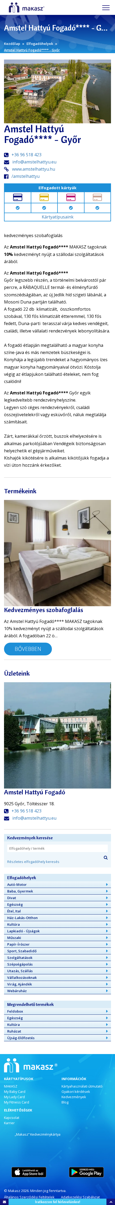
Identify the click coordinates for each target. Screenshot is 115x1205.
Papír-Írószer (18, 944)
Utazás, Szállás (20, 970)
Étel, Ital (14, 911)
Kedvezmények (74, 1096)
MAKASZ (10, 1086)
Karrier (9, 1122)
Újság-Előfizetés (20, 1037)
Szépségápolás (20, 964)
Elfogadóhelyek (39, 43)
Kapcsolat (11, 1117)
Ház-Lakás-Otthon (22, 917)
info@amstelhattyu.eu (34, 162)
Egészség (15, 904)
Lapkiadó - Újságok (23, 931)
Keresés (105, 857)
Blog (65, 1102)
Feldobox (15, 1011)
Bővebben (28, 648)
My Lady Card (14, 1096)
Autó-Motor (17, 884)
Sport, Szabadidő (22, 951)
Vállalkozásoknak (22, 977)
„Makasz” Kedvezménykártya (37, 1134)
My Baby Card (14, 1091)
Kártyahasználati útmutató (82, 1086)
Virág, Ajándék (19, 984)
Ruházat (14, 1031)
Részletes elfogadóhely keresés (33, 861)
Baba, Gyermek (20, 891)
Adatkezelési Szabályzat (80, 1197)
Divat (11, 897)
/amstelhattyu (25, 176)
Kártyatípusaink (58, 217)
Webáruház (17, 990)
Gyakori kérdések (76, 1091)
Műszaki (14, 937)
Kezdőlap (12, 43)
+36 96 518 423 (26, 155)
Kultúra (13, 924)
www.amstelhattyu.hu (33, 169)
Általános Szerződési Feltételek (29, 1197)
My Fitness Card (16, 1102)
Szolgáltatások (19, 957)
